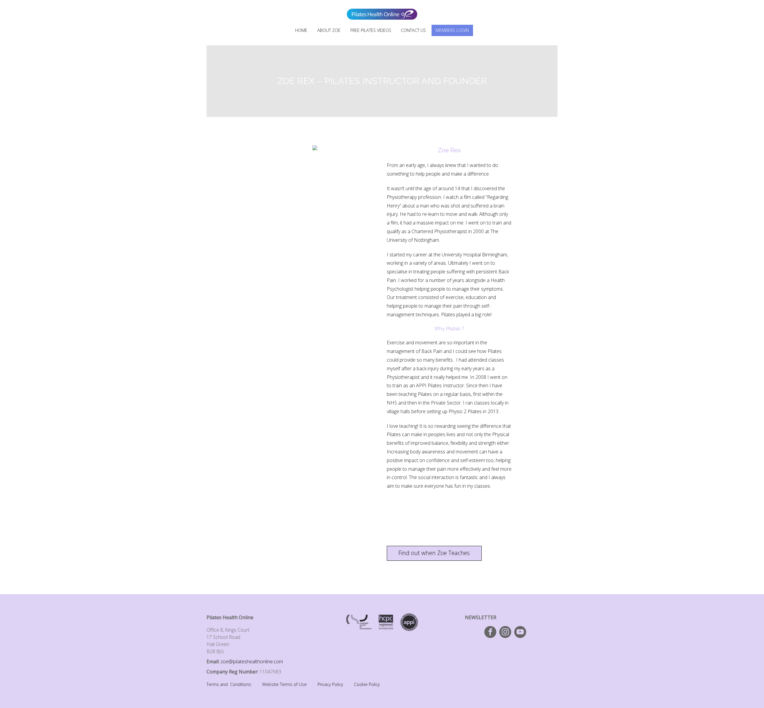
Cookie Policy (367, 684)
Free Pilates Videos (370, 30)
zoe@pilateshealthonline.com (252, 661)
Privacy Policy (330, 684)
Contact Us (413, 30)
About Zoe (329, 30)
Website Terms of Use (284, 684)
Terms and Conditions (229, 684)
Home (301, 30)
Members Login (452, 30)
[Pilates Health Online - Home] (382, 10)
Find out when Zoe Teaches (434, 553)
